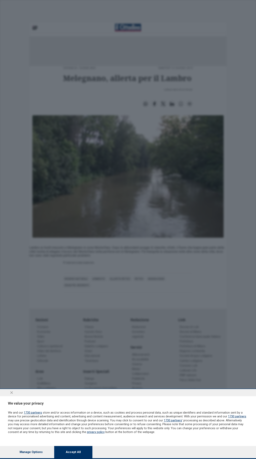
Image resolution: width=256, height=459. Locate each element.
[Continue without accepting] (11, 392)
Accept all (73, 452)
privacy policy (96, 432)
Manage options (31, 452)
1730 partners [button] (33, 412)
